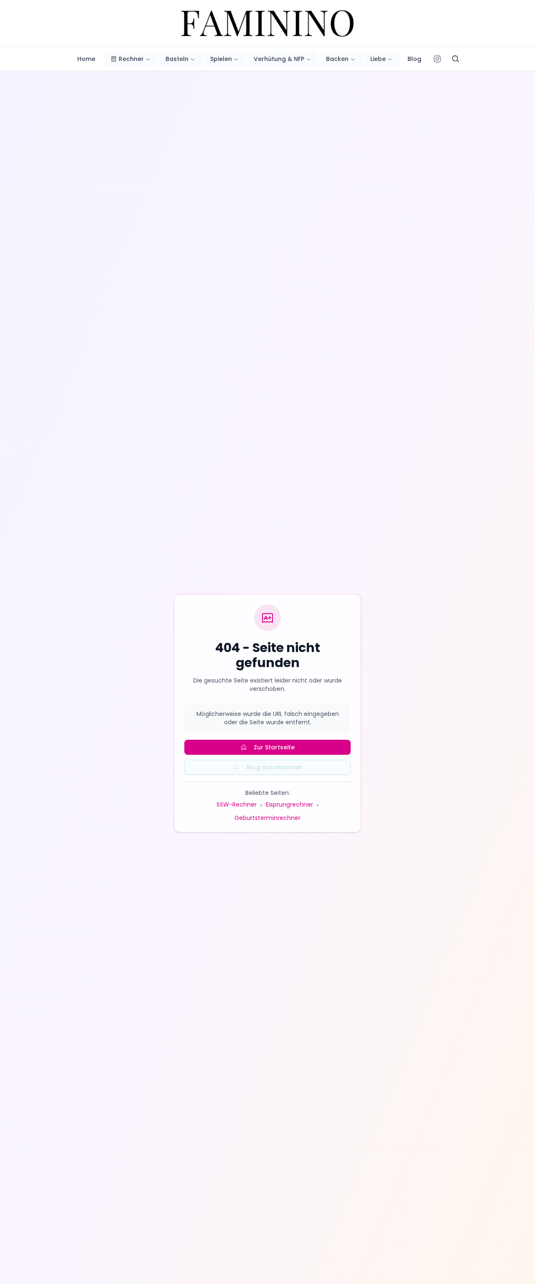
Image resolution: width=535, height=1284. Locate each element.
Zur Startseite (274, 747)
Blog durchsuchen (274, 767)
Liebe (378, 59)
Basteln (177, 59)
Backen (337, 59)
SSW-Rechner (237, 804)
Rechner (131, 59)
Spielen (221, 59)
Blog (414, 59)
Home (86, 59)
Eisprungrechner (289, 804)
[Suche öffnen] (455, 59)
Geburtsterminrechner (267, 818)
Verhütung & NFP (279, 59)
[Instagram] (437, 58)
